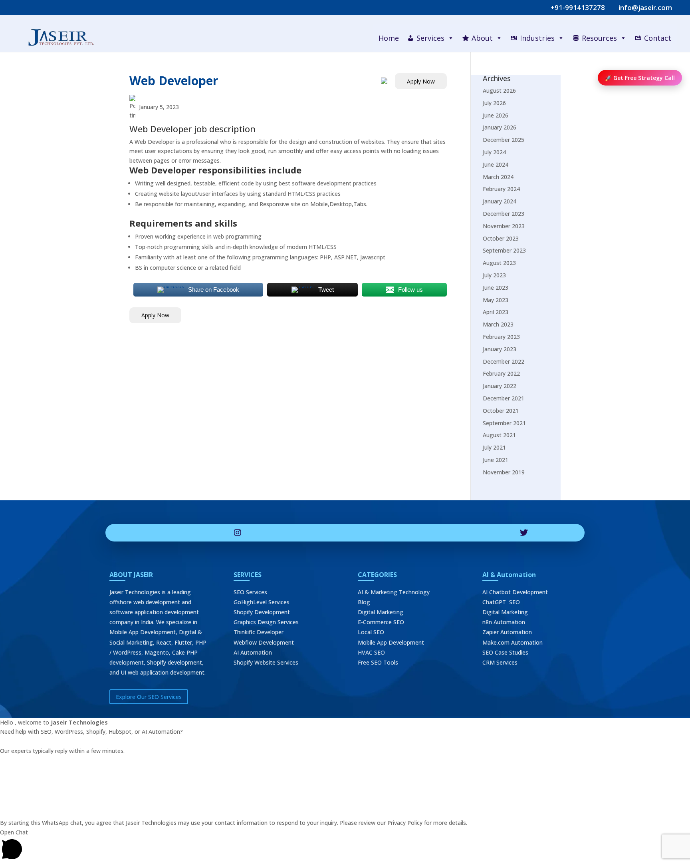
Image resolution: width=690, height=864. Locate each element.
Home (389, 38)
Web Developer (173, 80)
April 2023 (495, 312)
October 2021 (501, 410)
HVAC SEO (371, 652)
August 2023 (499, 263)
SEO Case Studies (505, 652)
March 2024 (498, 177)
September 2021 (504, 423)
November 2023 (504, 226)
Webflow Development (264, 642)
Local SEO (371, 632)
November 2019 (504, 472)
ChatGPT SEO (501, 602)
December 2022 (503, 361)
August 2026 (499, 90)
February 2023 (501, 336)
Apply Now (421, 81)
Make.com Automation (512, 642)
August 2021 (499, 435)
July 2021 (494, 447)
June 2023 (495, 287)
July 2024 (494, 152)
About (482, 38)
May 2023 (495, 300)
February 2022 (501, 373)
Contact (657, 38)
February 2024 (501, 189)
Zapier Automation (507, 632)
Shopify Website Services (266, 662)
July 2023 (494, 275)
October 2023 (501, 238)
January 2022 (499, 386)
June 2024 (495, 164)
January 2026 (499, 127)
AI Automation (253, 652)
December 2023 (503, 213)
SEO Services (250, 592)
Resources (599, 38)
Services (430, 38)
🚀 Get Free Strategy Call (640, 78)
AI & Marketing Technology (394, 592)
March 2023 (498, 324)
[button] (345, 846)
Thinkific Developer (259, 632)
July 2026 (494, 103)
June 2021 (495, 460)
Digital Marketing (380, 612)
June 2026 (495, 115)
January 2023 (499, 349)
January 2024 (499, 201)
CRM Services (500, 662)
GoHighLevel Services (261, 602)
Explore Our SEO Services (149, 697)
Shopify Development (262, 612)
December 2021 (503, 398)
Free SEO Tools (378, 662)
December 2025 (503, 139)
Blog (364, 602)
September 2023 (504, 250)
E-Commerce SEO (381, 622)
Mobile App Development (391, 642)
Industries (537, 38)
